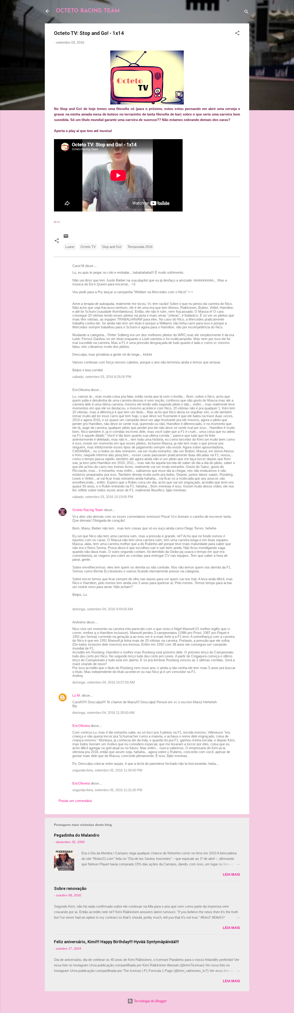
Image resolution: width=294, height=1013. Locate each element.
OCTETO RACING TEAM (88, 11)
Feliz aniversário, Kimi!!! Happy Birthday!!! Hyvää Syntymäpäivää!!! (116, 941)
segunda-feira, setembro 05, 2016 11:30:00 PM (107, 770)
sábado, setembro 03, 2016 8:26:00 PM (101, 377)
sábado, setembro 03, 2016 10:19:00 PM (102, 497)
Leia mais (231, 874)
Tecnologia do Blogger (150, 1001)
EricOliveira (81, 726)
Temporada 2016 (140, 247)
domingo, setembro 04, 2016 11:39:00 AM (103, 713)
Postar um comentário (75, 801)
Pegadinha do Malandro (76, 835)
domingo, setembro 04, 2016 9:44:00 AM (102, 609)
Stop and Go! (112, 247)
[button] (237, 33)
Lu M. (76, 695)
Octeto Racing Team (87, 510)
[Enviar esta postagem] (66, 237)
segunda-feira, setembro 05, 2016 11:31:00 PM (107, 790)
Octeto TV (88, 247)
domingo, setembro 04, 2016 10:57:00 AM (103, 682)
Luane (69, 247)
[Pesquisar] (246, 13)
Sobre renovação (70, 888)
